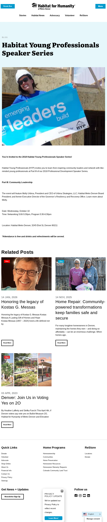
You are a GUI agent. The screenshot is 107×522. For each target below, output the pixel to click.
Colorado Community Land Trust (55, 471)
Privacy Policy (6, 477)
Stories (22, 15)
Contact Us (5, 474)
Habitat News (37, 15)
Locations (88, 454)
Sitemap (4, 481)
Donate (4, 454)
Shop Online (6, 464)
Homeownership (49, 454)
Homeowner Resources (52, 464)
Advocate (4, 460)
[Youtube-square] (84, 495)
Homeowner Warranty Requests (55, 467)
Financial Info (6, 471)
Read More (7, 343)
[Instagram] (80, 495)
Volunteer (70, 15)
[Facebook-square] (76, 495)
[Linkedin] (88, 495)
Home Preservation (50, 460)
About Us (4, 467)
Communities (48, 457)
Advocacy (55, 15)
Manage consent (93, 519)
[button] (62, 491)
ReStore (84, 15)
